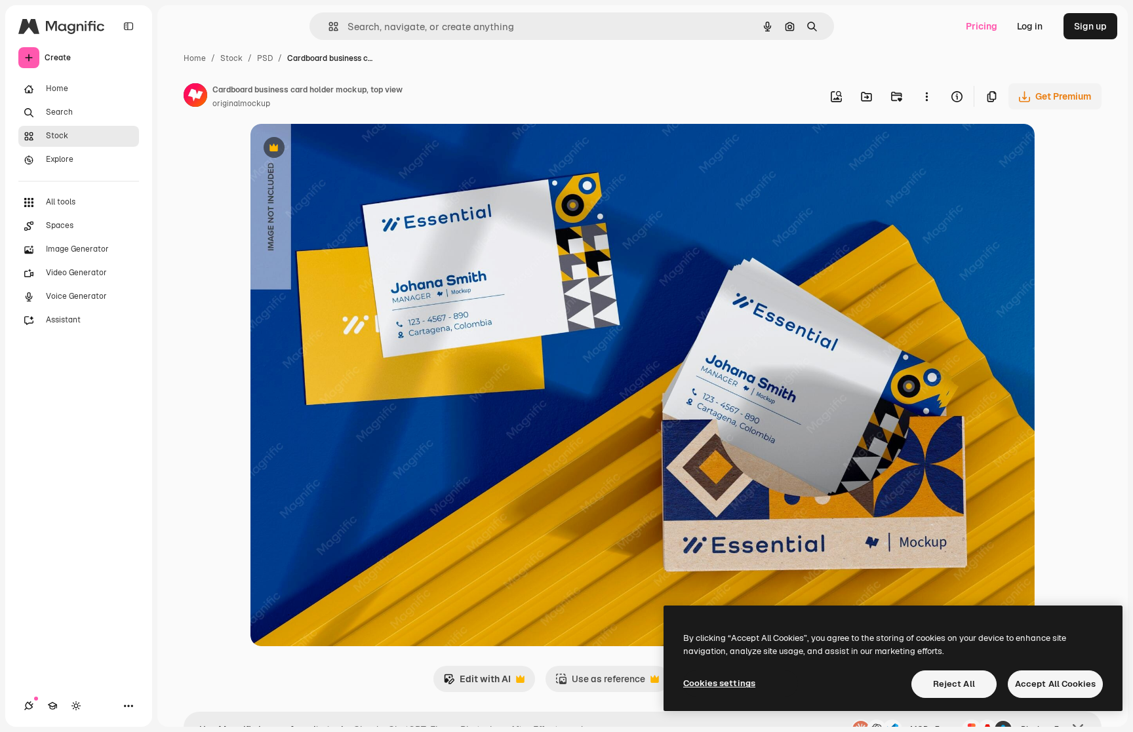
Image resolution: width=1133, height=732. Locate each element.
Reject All (954, 683)
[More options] (926, 96)
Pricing (981, 26)
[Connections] (28, 705)
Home (195, 58)
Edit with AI (477, 682)
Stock (231, 58)
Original (334, 149)
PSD (265, 58)
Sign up (1090, 26)
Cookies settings (719, 683)
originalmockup (241, 103)
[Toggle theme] (76, 705)
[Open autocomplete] (328, 26)
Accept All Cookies (1055, 683)
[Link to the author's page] (195, 97)
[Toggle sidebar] (128, 26)
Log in (1030, 26)
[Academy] (52, 705)
